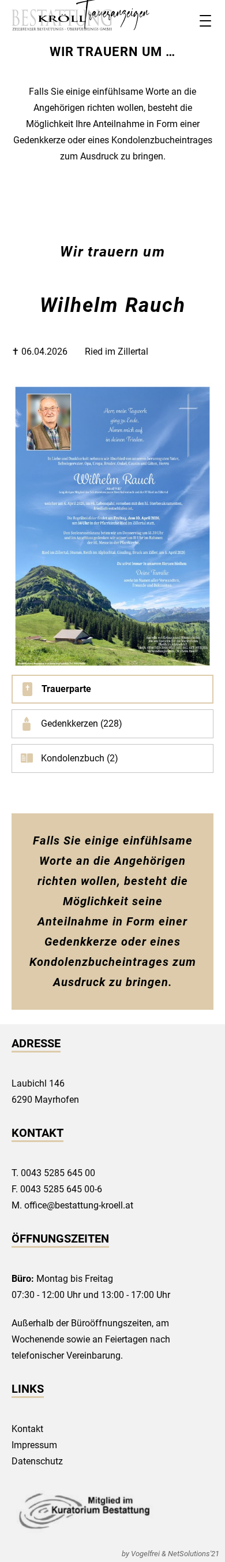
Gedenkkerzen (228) (81, 723)
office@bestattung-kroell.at (78, 1205)
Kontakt (27, 1428)
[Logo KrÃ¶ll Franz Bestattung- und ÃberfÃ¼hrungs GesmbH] (62, 20)
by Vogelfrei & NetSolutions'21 (170, 1553)
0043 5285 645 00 (58, 1172)
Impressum (34, 1445)
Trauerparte (66, 688)
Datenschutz (37, 1461)
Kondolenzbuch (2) (79, 758)
